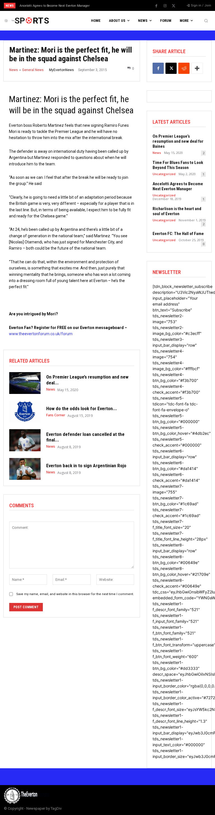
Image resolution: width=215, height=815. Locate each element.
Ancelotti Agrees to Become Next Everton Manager (55, 6)
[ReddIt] (184, 68)
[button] (206, 20)
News (13, 70)
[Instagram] (165, 6)
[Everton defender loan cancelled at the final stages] (25, 440)
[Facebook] (156, 6)
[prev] (109, 5)
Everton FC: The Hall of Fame (178, 233)
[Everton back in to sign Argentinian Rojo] (25, 469)
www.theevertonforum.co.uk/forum (41, 334)
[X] (173, 6)
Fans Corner (55, 415)
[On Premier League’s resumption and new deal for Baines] (25, 383)
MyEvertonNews (61, 70)
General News (33, 70)
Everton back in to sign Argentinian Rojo (86, 465)
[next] (117, 5)
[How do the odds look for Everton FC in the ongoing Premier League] (25, 411)
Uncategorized (164, 173)
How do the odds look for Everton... (81, 408)
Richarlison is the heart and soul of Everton (177, 211)
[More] (197, 68)
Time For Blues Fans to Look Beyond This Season (178, 165)
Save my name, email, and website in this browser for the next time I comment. (75, 594)
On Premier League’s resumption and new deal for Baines (178, 141)
